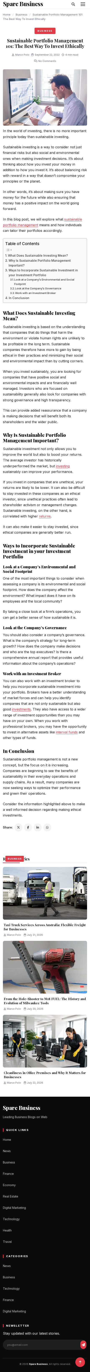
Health (7, 1230)
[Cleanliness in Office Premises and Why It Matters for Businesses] (45, 1041)
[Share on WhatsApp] (47, 827)
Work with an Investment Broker (35, 293)
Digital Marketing (14, 1207)
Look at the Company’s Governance (38, 288)
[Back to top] (80, 1362)
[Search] (73, 4)
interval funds (67, 732)
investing (63, 466)
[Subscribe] (83, 1344)
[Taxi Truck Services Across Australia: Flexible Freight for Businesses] (45, 893)
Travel (7, 1241)
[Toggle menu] (83, 4)
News (7, 1151)
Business (21, 14)
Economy (9, 1185)
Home (6, 14)
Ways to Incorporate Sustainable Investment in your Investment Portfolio (43, 272)
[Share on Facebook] (28, 827)
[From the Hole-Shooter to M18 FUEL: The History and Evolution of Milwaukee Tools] (45, 967)
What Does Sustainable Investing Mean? (38, 255)
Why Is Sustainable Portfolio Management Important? (40, 263)
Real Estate (10, 1196)
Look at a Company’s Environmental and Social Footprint (44, 282)
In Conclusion (19, 298)
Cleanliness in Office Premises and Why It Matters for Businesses (45, 1075)
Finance (8, 1173)
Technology (11, 1219)
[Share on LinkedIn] (38, 827)
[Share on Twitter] (18, 827)
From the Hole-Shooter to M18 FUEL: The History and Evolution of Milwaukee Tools (45, 1001)
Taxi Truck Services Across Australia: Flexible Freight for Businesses (45, 927)
